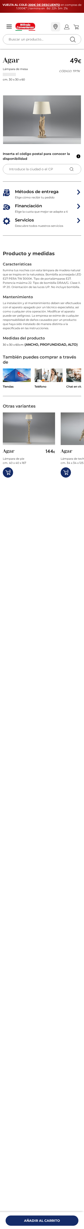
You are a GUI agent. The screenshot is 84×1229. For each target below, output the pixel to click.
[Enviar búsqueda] (73, 39)
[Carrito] (76, 27)
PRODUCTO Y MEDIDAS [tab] (29, 253)
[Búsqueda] (63, 27)
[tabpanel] (42, 304)
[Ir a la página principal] (31, 27)
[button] (42, 119)
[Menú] (9, 27)
